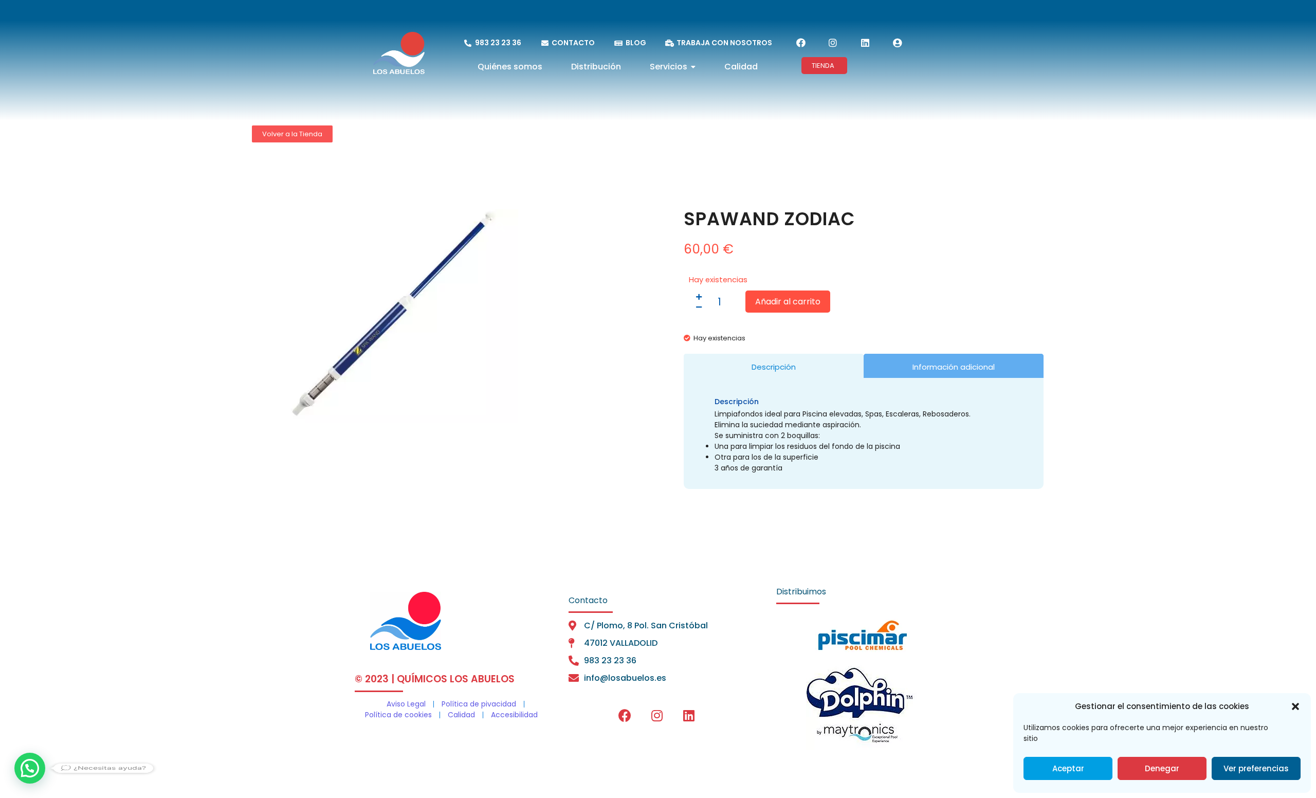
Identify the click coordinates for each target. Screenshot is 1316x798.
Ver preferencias (1256, 768)
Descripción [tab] (774, 366)
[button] (1295, 706)
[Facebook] (801, 42)
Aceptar (1068, 768)
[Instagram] (833, 42)
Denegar (1162, 768)
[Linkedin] (865, 42)
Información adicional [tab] (953, 366)
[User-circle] (897, 42)
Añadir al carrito (787, 301)
